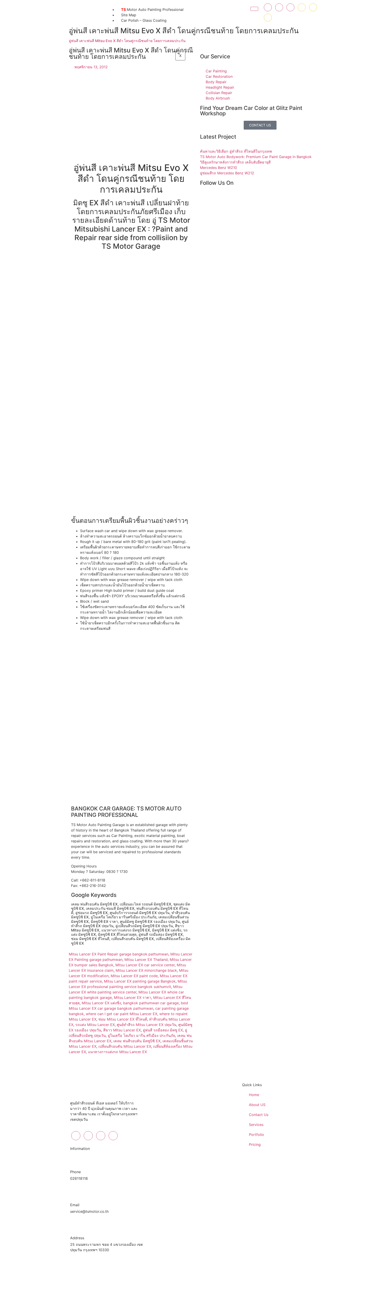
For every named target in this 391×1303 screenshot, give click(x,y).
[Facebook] (268, 7)
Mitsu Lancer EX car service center (145, 965)
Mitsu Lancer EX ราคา (132, 997)
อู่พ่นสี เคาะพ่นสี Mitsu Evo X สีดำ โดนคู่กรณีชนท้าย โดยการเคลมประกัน (127, 40)
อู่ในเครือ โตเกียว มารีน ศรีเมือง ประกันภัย (141, 1035)
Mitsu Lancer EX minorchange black (146, 970)
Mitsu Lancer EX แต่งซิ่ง (101, 1003)
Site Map (128, 15)
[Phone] (268, 17)
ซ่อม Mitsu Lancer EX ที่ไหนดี (122, 1019)
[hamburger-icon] (254, 9)
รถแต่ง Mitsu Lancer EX (95, 1024)
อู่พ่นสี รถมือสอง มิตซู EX (163, 1030)
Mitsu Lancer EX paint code (134, 976)
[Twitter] (279, 7)
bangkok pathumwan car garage (151, 1003)
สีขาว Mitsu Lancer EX (122, 1030)
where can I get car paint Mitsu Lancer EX (121, 1014)
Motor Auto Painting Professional (152, 9)
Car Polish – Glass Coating (144, 20)
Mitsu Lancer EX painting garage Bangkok (140, 981)
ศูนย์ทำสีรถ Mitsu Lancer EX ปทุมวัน (146, 1024)
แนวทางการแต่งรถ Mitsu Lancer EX (117, 1052)
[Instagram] (290, 7)
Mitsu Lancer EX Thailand (146, 959)
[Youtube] (302, 7)
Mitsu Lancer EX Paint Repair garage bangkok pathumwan (118, 954)
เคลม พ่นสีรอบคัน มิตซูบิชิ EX (136, 1041)
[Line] (313, 7)
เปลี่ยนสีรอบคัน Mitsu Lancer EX (124, 1046)
